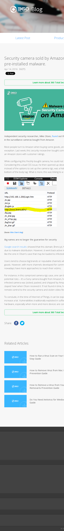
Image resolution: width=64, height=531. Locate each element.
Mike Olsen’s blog (16, 232)
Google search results (15, 246)
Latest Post (22, 38)
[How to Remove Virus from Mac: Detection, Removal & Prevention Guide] (15, 372)
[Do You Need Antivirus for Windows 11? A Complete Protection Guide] (15, 401)
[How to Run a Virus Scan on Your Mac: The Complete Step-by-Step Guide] (15, 357)
